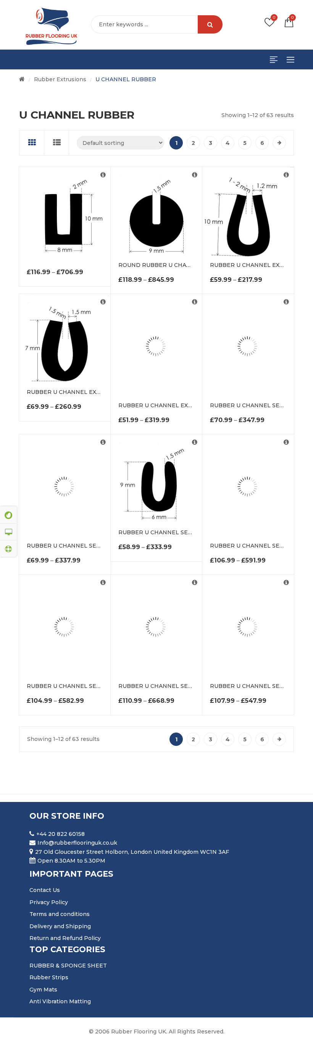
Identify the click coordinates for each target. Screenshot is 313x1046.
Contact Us (44, 890)
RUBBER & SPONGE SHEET (68, 965)
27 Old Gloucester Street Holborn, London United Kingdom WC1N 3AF (132, 851)
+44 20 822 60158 (60, 834)
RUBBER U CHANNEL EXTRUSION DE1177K (179, 405)
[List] (56, 142)
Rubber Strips (48, 977)
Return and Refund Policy (65, 938)
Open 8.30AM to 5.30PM (71, 860)
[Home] (22, 79)
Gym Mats (43, 989)
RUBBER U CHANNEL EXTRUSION (258, 265)
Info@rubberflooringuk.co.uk (77, 842)
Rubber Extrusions (60, 79)
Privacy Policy (48, 902)
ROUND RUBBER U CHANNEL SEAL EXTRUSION (186, 265)
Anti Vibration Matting (60, 1001)
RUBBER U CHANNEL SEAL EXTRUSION (83, 545)
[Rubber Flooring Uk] (49, 25)
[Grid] (31, 142)
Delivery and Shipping (60, 926)
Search (210, 24)
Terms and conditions (59, 914)
